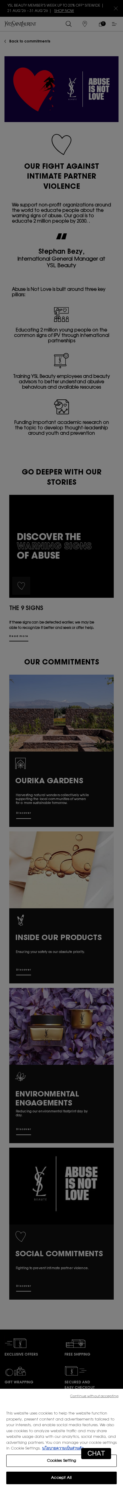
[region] (61, 1439)
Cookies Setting (61, 1461)
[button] (96, 1453)
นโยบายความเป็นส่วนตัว (63, 1448)
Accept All (61, 1478)
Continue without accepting (94, 1396)
